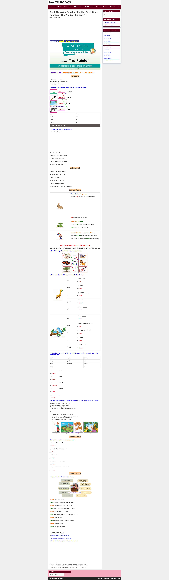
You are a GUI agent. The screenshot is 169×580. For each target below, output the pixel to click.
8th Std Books (107, 52)
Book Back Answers (109, 61)
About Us (100, 578)
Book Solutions (67, 6)
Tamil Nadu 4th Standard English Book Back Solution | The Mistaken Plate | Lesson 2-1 (69, 565)
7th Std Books (107, 49)
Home (51, 6)
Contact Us (106, 578)
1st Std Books (107, 33)
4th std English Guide (81, 564)
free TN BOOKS (60, 2)
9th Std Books (107, 55)
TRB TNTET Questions (109, 25)
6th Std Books (107, 47)
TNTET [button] (87, 6)
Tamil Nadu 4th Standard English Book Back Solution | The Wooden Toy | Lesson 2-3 (68, 567)
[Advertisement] (75, 29)
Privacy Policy (113, 578)
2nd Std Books (107, 35)
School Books (58, 6)
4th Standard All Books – (60, 535)
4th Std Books (54, 562)
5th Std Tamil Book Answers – (61, 538)
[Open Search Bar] (119, 7)
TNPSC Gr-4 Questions (110, 22)
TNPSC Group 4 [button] (77, 6)
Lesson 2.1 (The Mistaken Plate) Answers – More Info (64, 541)
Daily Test (105, 6)
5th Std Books (107, 44)
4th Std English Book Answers (70, 564)
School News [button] (96, 6)
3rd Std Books (107, 38)
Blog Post (112, 6)
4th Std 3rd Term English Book (57, 564)
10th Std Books (107, 58)
